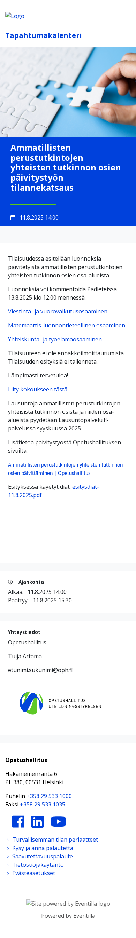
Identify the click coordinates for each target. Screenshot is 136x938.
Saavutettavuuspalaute (42, 856)
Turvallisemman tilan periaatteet (54, 839)
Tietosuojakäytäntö (37, 864)
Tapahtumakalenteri (43, 35)
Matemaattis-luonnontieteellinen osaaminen (66, 325)
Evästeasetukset (33, 873)
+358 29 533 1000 (49, 796)
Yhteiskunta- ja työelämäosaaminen (55, 339)
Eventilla (84, 916)
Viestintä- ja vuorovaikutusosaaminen (57, 311)
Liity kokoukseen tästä (37, 389)
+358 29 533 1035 (42, 804)
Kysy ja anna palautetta (42, 848)
